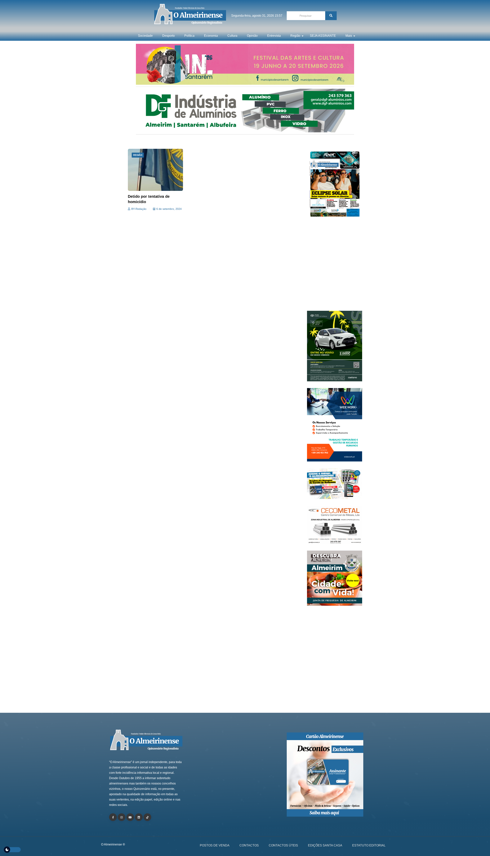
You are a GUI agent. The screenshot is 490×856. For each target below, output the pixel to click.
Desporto (168, 35)
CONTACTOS (249, 845)
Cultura (232, 35)
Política (189, 35)
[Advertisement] (334, 266)
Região (295, 35)
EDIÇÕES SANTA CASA (325, 845)
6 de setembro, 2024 (169, 208)
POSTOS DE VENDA (214, 845)
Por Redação (139, 208)
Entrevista (274, 35)
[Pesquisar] (331, 15)
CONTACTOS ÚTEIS (283, 845)
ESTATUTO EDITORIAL (368, 845)
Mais (348, 35)
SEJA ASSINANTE (323, 35)
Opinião (252, 35)
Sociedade (145, 35)
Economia (211, 35)
